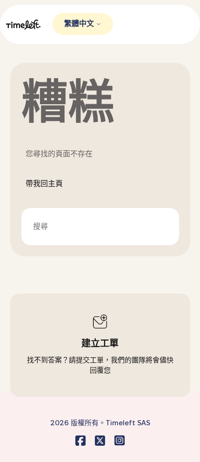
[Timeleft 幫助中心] (29, 25)
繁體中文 (80, 23)
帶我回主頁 (44, 183)
